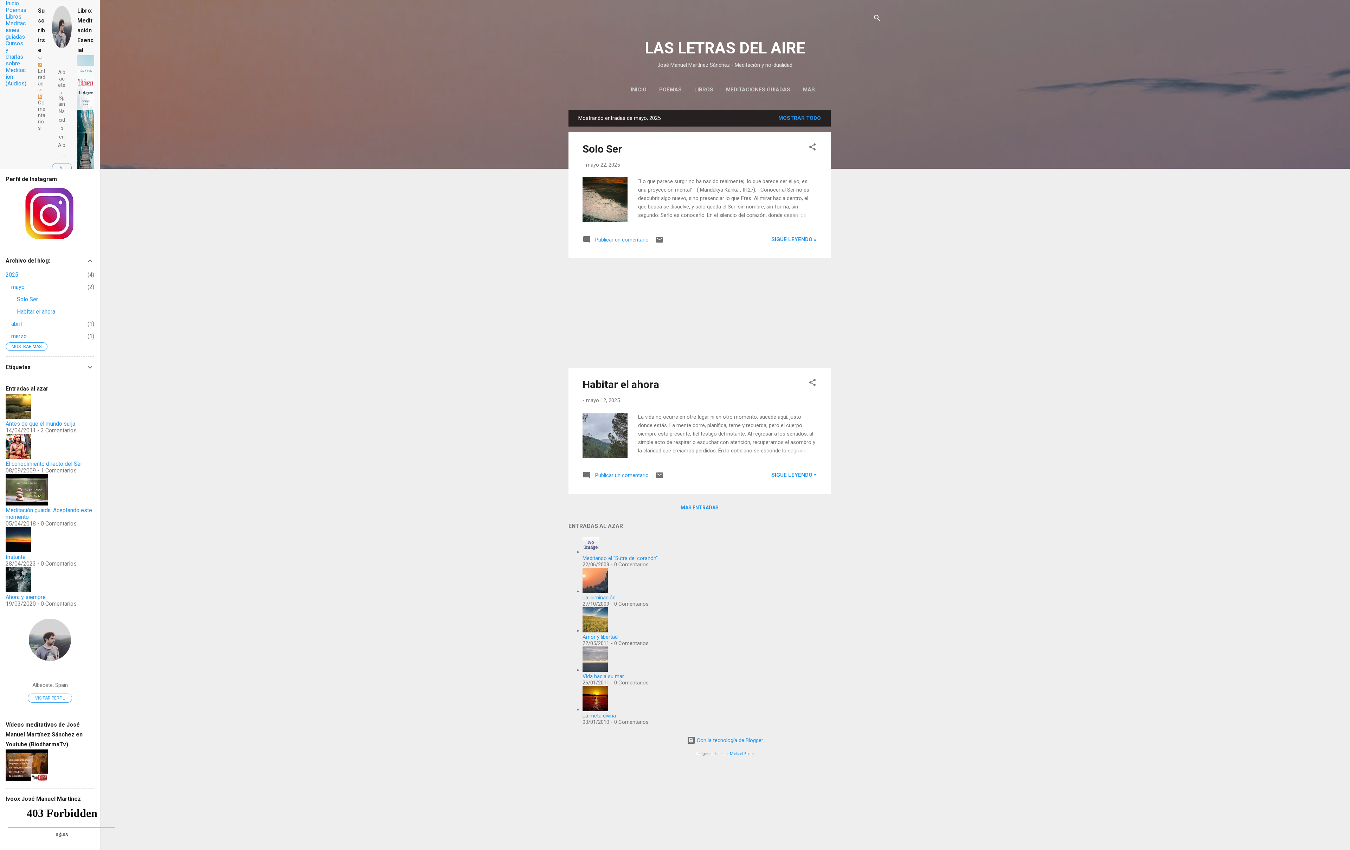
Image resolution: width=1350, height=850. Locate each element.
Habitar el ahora (621, 384)
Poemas (670, 89)
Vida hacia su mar (603, 676)
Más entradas (700, 507)
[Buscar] (877, 19)
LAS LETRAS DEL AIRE (725, 48)
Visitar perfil (50, 698)
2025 (12, 274)
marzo (19, 336)
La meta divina (599, 716)
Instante (16, 557)
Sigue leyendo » (794, 239)
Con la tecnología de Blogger (729, 740)
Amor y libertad (600, 637)
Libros (703, 89)
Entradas (41, 77)
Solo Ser (602, 149)
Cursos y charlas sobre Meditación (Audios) (16, 63)
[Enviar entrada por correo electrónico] (659, 242)
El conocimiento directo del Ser (44, 464)
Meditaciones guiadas (758, 89)
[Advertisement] (858, 215)
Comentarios (41, 115)
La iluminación (599, 597)
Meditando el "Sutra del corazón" (620, 558)
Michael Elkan (742, 754)
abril (16, 324)
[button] (812, 148)
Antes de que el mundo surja (40, 423)
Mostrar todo (799, 118)
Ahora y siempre (26, 597)
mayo (18, 287)
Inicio (639, 89)
